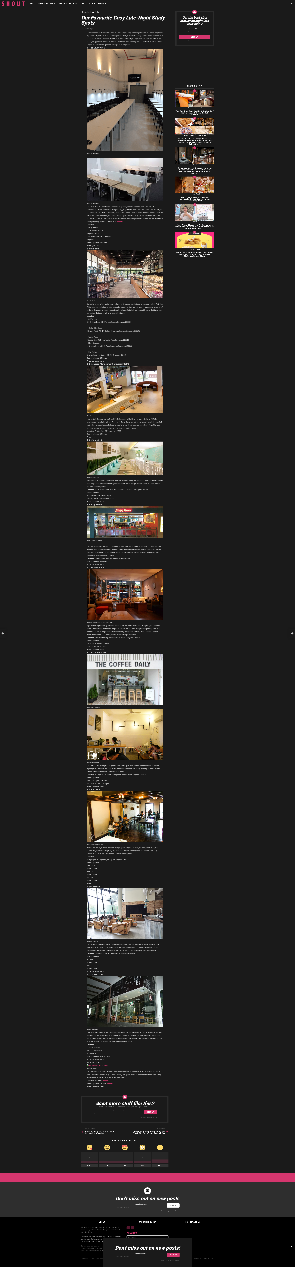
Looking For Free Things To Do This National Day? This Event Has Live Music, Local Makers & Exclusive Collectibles (194, 141)
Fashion (73, 4)
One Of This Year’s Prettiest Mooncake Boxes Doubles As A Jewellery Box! (195, 199)
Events (31, 4)
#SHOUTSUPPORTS (97, 4)
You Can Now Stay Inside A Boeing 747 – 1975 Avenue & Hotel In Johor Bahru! (195, 113)
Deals (84, 4)
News (197, 108)
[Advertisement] (194, 65)
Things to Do (201, 135)
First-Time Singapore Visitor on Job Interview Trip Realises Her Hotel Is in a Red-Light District (194, 227)
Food (52, 4)
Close (291, 1246)
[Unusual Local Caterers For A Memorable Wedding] (3, 633)
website (120, 222)
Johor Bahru (187, 108)
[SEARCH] (292, 4)
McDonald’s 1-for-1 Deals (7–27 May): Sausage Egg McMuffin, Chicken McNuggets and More (194, 254)
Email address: (118, 1111)
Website (104, 1081)
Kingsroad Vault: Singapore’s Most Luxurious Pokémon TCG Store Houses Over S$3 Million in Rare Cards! (194, 170)
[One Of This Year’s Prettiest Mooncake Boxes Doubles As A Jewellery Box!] (194, 185)
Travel (62, 4)
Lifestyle (42, 4)
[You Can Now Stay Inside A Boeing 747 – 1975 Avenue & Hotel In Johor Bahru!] (194, 98)
